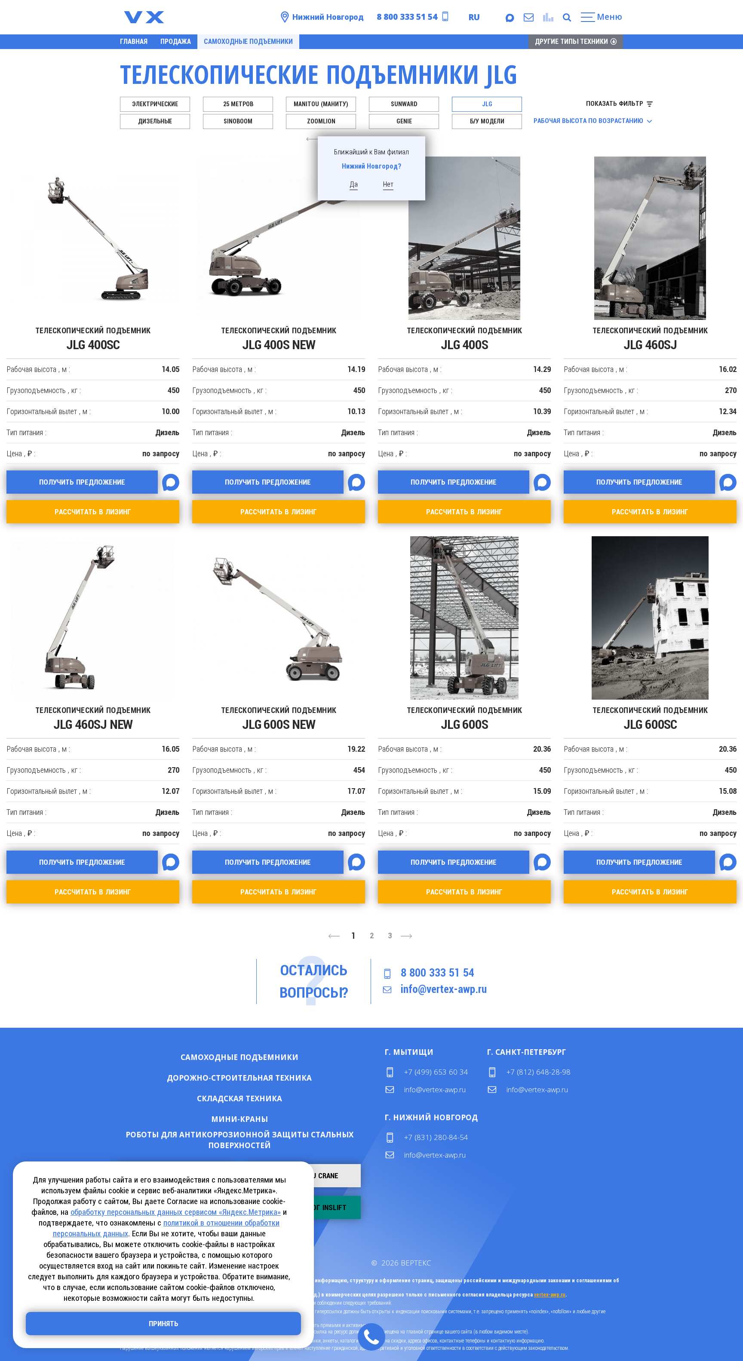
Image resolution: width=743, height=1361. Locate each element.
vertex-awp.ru (549, 1295)
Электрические (155, 104)
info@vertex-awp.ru (444, 989)
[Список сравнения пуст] (547, 17)
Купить (211, 1057)
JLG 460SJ (650, 339)
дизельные (155, 121)
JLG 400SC (93, 339)
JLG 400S (464, 339)
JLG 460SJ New (93, 719)
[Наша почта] (528, 17)
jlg (487, 104)
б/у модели (487, 121)
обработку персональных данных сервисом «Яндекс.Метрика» (176, 1212)
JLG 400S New (279, 339)
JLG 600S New (279, 719)
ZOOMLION (321, 121)
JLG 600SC (650, 719)
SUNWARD (404, 104)
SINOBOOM (238, 121)
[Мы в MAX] (509, 17)
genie (404, 121)
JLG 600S (464, 719)
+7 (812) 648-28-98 (539, 1072)
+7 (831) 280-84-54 (436, 1137)
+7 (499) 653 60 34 (436, 1072)
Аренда (267, 1057)
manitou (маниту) (321, 104)
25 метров (238, 104)
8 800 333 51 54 (407, 16)
